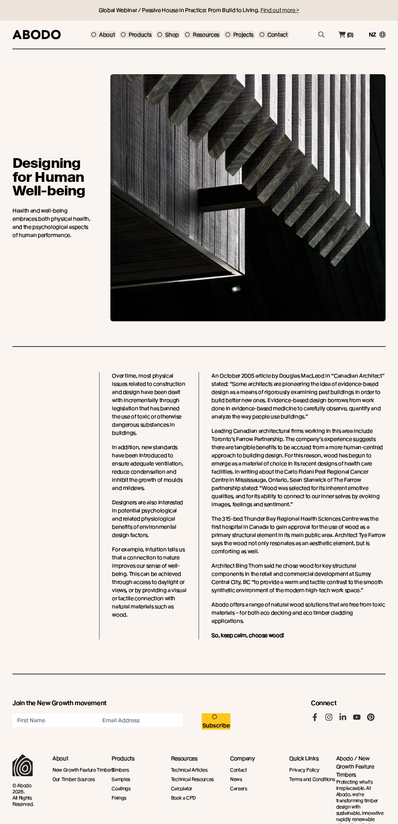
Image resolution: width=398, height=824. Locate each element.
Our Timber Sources (73, 779)
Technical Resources (192, 779)
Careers (238, 788)
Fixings (119, 798)
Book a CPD (183, 798)
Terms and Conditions (312, 779)
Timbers (120, 770)
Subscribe (216, 725)
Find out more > (279, 10)
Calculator (182, 788)
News (236, 779)
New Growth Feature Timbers (83, 770)
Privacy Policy (304, 770)
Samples (121, 779)
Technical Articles (189, 770)
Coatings (121, 788)
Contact (238, 770)
